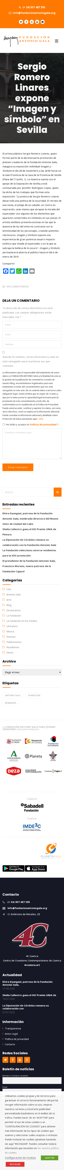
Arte (8, 599)
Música (10, 631)
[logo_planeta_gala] (51, 851)
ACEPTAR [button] (49, 1157)
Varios (9, 652)
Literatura (12, 626)
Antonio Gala (13, 594)
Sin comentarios (17, 286)
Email (4, 1087)
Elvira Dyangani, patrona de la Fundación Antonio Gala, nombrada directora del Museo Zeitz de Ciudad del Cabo (30, 518)
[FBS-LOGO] (32, 807)
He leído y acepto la (32, 424)
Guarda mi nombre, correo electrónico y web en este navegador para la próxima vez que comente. (30, 361)
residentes (10, 703)
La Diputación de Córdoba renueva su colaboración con (25, 1007)
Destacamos (13, 610)
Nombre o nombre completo (15, 1075)
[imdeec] (32, 827)
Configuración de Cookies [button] (20, 1157)
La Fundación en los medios (21, 620)
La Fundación (13, 615)
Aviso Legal (11, 1033)
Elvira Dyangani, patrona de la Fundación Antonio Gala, (27, 983)
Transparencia (13, 1028)
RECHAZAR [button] (15, 1164)
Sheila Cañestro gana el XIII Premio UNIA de (29, 995)
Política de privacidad (43, 424)
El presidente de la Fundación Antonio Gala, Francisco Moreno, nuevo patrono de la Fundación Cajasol (29, 566)
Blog (8, 605)
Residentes (12, 647)
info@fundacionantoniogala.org (33, 13)
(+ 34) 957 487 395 (33, 7)
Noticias (10, 636)
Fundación (34, 695)
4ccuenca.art (32, 965)
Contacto (10, 1044)
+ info (40, 418)
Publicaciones (13, 642)
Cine (8, 589)
